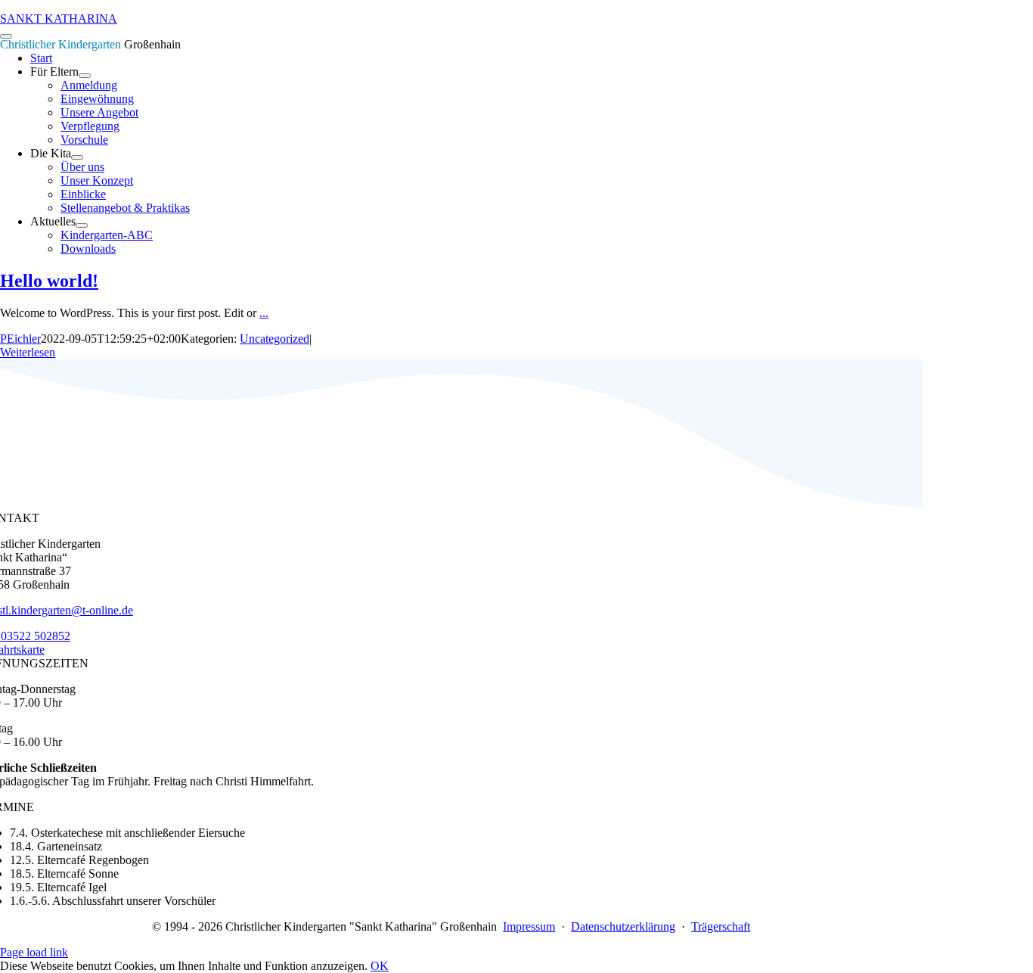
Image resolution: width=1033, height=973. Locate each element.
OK (380, 965)
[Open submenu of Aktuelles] (82, 225)
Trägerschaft (720, 926)
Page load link (34, 952)
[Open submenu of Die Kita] (77, 157)
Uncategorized (274, 338)
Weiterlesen (27, 352)
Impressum (529, 926)
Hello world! (49, 281)
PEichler (20, 338)
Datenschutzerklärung (623, 926)
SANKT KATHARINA (58, 18)
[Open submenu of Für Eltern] (85, 75)
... (263, 312)
